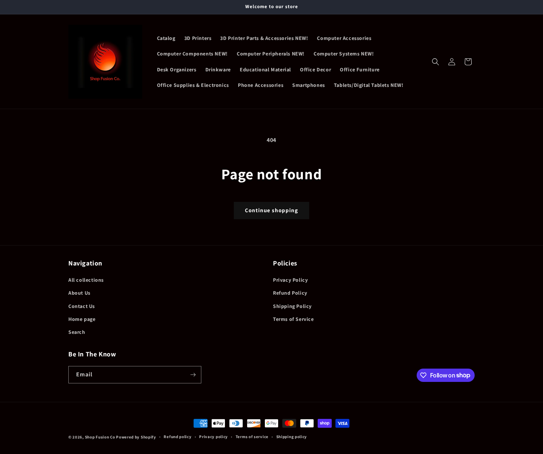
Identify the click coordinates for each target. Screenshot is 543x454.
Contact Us (81, 306)
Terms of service (252, 436)
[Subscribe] (193, 374)
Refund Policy (290, 292)
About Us (79, 292)
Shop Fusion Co (100, 437)
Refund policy (177, 436)
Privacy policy (213, 436)
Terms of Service (293, 319)
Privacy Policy (290, 280)
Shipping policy (291, 436)
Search (76, 332)
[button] (435, 62)
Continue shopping (271, 210)
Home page (81, 319)
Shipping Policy (292, 306)
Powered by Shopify (136, 437)
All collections (86, 280)
